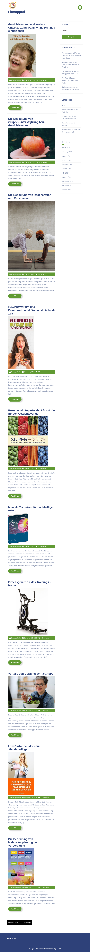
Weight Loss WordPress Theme (41, 949)
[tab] (80, 7)
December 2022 (67, 181)
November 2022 (67, 185)
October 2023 (66, 160)
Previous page (13, 922)
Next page (27, 922)
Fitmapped (16, 12)
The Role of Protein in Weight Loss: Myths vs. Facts (70, 80)
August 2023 (66, 169)
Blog (63, 105)
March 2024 (66, 148)
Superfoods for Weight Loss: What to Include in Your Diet (70, 64)
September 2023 (67, 164)
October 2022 (66, 190)
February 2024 (67, 152)
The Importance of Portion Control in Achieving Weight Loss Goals (71, 55)
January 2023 (66, 177)
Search (71, 37)
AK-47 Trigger (12, 938)
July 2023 (65, 173)
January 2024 (66, 156)
